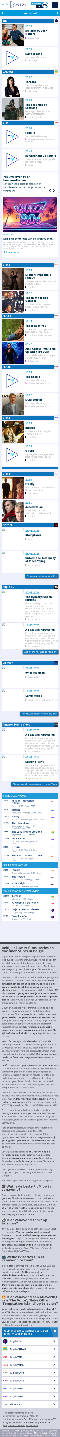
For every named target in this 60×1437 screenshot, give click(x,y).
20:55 (28, 26)
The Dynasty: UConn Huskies (38, 598)
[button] (53, 190)
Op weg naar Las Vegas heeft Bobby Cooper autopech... (39, 455)
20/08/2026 (32, 593)
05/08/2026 (32, 757)
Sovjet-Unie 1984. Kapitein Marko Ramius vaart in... (38, 305)
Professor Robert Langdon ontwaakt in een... (38, 432)
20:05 (28, 128)
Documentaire (34, 565)
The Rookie (32, 376)
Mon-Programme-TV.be (21, 1433)
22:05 (28, 100)
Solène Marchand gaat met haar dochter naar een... (38, 330)
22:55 (28, 446)
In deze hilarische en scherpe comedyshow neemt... (40, 356)
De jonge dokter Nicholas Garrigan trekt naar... (37, 112)
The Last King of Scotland (36, 106)
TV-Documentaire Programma (31, 1422)
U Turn (29, 450)
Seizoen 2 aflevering (35, 403)
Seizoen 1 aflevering (35, 57)
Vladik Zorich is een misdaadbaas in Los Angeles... (39, 511)
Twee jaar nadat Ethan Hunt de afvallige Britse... (40, 282)
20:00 (28, 77)
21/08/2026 (32, 668)
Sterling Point (34, 761)
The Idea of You (35, 325)
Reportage (32, 60)
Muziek (31, 165)
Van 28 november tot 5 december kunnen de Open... (40, 86)
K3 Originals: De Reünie (40, 155)
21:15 (28, 321)
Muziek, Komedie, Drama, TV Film (43, 700)
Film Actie (32, 437)
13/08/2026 (32, 691)
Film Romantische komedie (40, 335)
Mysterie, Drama (35, 778)
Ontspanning (33, 38)
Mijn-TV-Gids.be (41, 1433)
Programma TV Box (25, 1415)
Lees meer (12, 252)
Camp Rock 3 (33, 695)
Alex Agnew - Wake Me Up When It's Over (40, 350)
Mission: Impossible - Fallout (39, 276)
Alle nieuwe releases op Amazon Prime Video (35, 784)
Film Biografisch (35, 117)
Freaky (29, 483)
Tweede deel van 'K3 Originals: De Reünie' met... (40, 160)
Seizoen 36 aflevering (36, 136)
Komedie (32, 539)
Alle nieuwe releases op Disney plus (39, 713)
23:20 (28, 293)
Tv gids (15, 1341)
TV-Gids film (32, 1425)
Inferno (30, 427)
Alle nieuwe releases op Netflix (42, 576)
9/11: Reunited (35, 672)
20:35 (28, 270)
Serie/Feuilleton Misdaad (39, 383)
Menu (55, 5)
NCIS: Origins (33, 399)
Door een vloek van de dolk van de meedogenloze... (40, 488)
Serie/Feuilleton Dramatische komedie (39, 140)
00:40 (28, 344)
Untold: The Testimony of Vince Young (40, 559)
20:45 (28, 151)
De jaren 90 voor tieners (36, 32)
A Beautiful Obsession (40, 629)
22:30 (28, 395)
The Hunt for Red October (36, 299)
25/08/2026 (32, 531)
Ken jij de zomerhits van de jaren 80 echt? (28, 238)
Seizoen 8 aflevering (35, 380)
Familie (30, 132)
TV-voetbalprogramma (21, 1417)
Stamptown (33, 534)
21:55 (28, 49)
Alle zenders (16, 1404)
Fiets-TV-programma (34, 1419)
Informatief (33, 91)
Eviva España (33, 53)
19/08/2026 (32, 625)
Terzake (30, 81)
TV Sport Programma (13, 1412)
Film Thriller (33, 287)
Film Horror (33, 493)
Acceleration (34, 506)
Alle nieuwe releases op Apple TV (40, 652)
